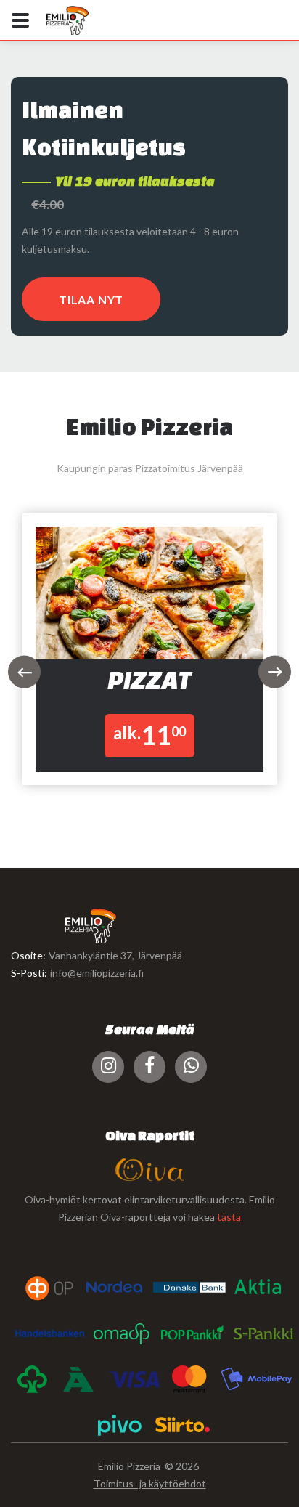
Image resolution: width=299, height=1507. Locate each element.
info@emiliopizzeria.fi (97, 973)
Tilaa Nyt (91, 299)
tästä (229, 1217)
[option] (149, 658)
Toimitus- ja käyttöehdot (150, 1483)
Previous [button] (24, 672)
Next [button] (274, 672)
